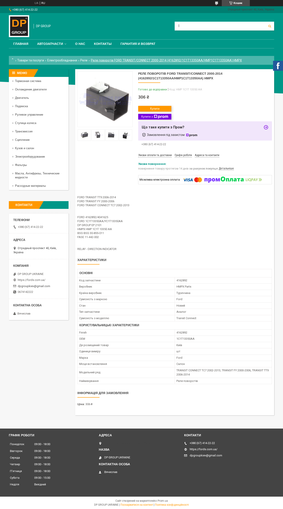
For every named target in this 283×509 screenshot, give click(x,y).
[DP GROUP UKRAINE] (19, 26)
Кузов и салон (24, 148)
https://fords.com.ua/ (31, 280)
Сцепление (22, 139)
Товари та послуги (30, 60)
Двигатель (22, 97)
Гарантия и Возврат (137, 44)
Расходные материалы (30, 185)
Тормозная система (28, 81)
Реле (84, 60)
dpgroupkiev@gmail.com (34, 286)
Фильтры (21, 165)
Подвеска (21, 106)
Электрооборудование (30, 156)
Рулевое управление (29, 114)
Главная (20, 44)
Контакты (103, 44)
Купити (154, 108)
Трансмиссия (24, 131)
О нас (80, 44)
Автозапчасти (50, 44)
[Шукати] (269, 26)
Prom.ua (163, 500)
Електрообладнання (62, 60)
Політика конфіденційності (172, 504)
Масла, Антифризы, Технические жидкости (37, 175)
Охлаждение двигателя (31, 89)
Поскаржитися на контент (136, 504)
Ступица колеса (25, 123)
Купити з (147, 116)
